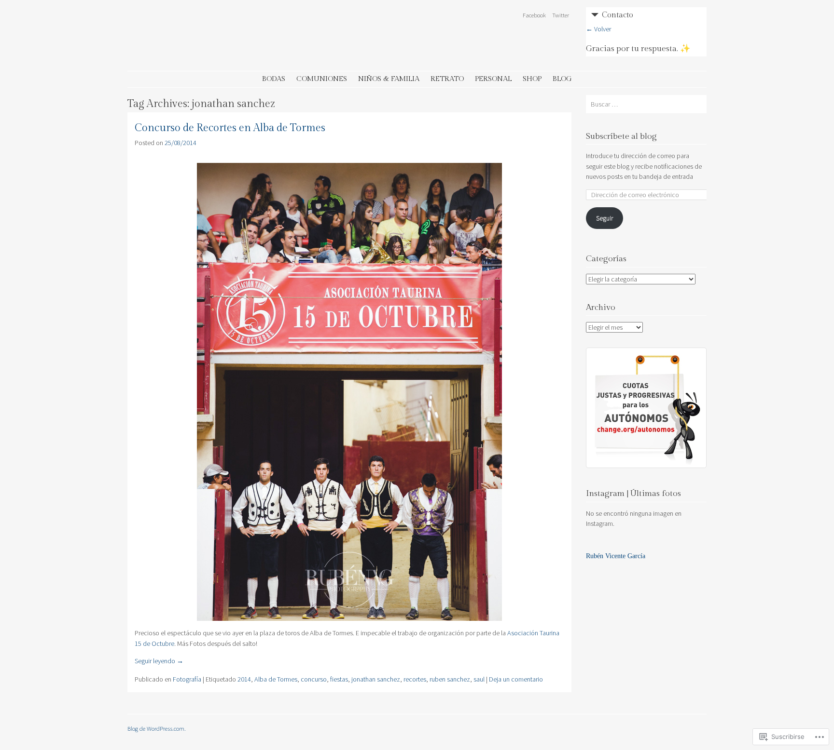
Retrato (447, 79)
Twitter (560, 15)
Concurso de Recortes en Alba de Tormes (230, 128)
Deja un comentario (516, 679)
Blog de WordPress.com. (156, 728)
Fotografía (187, 679)
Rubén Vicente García (615, 556)
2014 (244, 679)
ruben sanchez (450, 679)
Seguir (604, 218)
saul (479, 679)
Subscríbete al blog (621, 136)
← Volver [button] (598, 29)
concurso (314, 679)
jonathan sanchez (375, 679)
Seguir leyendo (159, 660)
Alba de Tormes (275, 679)
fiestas (339, 679)
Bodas (273, 79)
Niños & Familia (388, 79)
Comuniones (321, 79)
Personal (493, 79)
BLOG (562, 79)
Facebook (534, 15)
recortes (414, 679)
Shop (532, 79)
